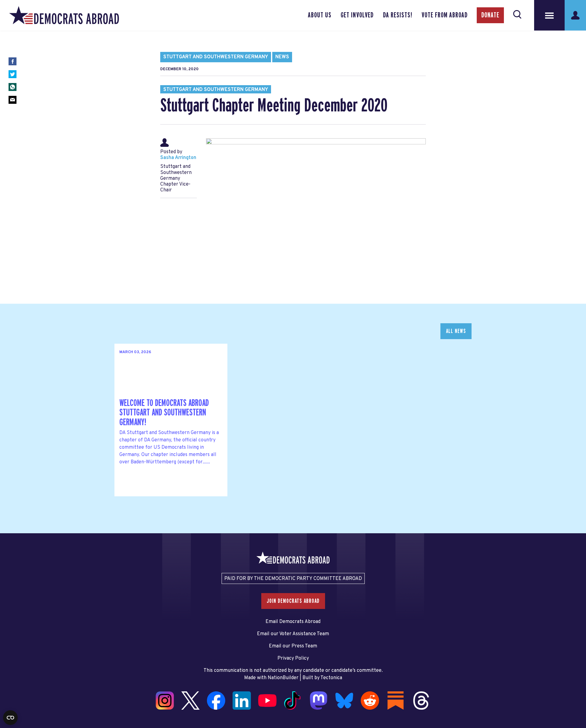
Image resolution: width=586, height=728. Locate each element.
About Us (319, 15)
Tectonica (331, 678)
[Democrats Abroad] (64, 15)
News (282, 57)
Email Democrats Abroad (293, 622)
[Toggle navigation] (549, 15)
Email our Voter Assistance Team (293, 634)
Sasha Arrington (178, 158)
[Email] (12, 99)
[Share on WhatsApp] (12, 87)
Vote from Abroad (444, 15)
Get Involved (357, 15)
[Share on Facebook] (12, 61)
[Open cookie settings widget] (10, 717)
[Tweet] (12, 74)
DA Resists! (397, 15)
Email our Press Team (293, 646)
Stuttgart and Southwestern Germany (215, 57)
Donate (490, 15)
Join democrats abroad (293, 601)
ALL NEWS (456, 331)
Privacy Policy (293, 658)
